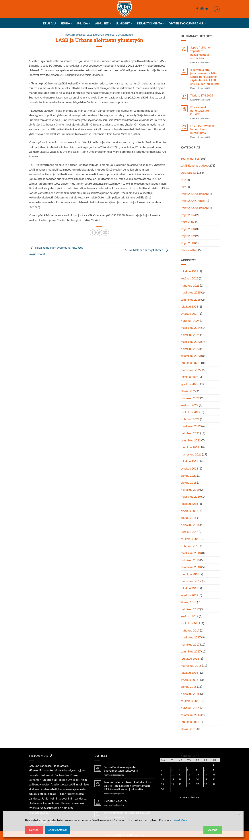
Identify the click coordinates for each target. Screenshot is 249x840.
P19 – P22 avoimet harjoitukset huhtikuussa (202, 129)
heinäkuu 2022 (190, 398)
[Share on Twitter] (99, 232)
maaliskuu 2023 (191, 341)
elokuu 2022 (189, 391)
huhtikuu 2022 (190, 419)
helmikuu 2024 (190, 334)
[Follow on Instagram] (202, 9)
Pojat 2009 (188, 235)
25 (180, 784)
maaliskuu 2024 (191, 327)
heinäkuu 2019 (190, 489)
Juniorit (123, 23)
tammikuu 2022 (191, 440)
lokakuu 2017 (189, 588)
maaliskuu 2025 (191, 292)
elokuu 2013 (189, 729)
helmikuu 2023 (190, 348)
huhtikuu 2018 (190, 546)
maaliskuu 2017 (191, 637)
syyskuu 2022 (189, 384)
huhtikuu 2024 (190, 320)
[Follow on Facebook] (197, 9)
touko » (196, 797)
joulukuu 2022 (190, 362)
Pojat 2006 (188, 215)
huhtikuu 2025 (190, 285)
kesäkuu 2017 (189, 616)
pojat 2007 (187, 221)
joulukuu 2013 (190, 721)
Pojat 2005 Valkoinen (194, 207)
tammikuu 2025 (191, 299)
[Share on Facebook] (93, 232)
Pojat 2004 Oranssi (193, 200)
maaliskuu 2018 (191, 553)
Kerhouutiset (189, 250)
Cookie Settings (57, 829)
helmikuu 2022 (190, 433)
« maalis (185, 797)
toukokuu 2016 (190, 700)
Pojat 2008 (188, 229)
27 (197, 784)
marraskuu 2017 (191, 581)
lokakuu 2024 (189, 306)
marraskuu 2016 (191, 665)
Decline (33, 829)
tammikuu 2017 (191, 651)
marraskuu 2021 (191, 454)
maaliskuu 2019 (191, 496)
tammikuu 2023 (191, 355)
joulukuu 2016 (190, 658)
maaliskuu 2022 (191, 426)
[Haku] (217, 9)
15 (214, 774)
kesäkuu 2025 (189, 278)
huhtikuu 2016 (190, 707)
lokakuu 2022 (189, 377)
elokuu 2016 (189, 686)
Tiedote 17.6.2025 (201, 95)
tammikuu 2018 (191, 567)
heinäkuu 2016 (190, 693)
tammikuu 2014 (191, 715)
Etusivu (49, 23)
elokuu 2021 (189, 475)
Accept (212, 829)
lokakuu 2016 (189, 672)
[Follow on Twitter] (206, 9)
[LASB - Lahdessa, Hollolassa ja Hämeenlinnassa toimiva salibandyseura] (124, 9)
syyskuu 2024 (189, 313)
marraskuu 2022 (191, 370)
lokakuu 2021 (189, 461)
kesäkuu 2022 (189, 405)
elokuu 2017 (189, 602)
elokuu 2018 (189, 517)
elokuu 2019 (189, 482)
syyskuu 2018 (189, 510)
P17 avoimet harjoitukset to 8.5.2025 (199, 110)
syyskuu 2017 (189, 595)
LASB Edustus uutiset (100, 34)
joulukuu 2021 (190, 447)
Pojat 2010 (188, 243)
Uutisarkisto (124, 34)
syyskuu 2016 (189, 679)
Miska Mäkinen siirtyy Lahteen (144, 250)
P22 (183, 179)
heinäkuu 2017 (190, 609)
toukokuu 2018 (190, 538)
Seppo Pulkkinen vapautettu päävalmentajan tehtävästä (200, 53)
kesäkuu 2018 (189, 531)
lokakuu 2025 (189, 271)
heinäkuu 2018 (190, 524)
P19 (183, 186)
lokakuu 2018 (189, 503)
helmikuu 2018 (190, 560)
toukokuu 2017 (190, 623)
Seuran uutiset (75, 34)
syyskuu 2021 (189, 468)
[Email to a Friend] (106, 232)
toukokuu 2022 (190, 412)
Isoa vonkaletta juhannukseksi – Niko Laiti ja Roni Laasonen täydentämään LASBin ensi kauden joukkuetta (204, 76)
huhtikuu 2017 (190, 630)
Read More (180, 820)
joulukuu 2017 (190, 574)
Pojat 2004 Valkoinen (194, 193)
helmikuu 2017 (190, 644)
